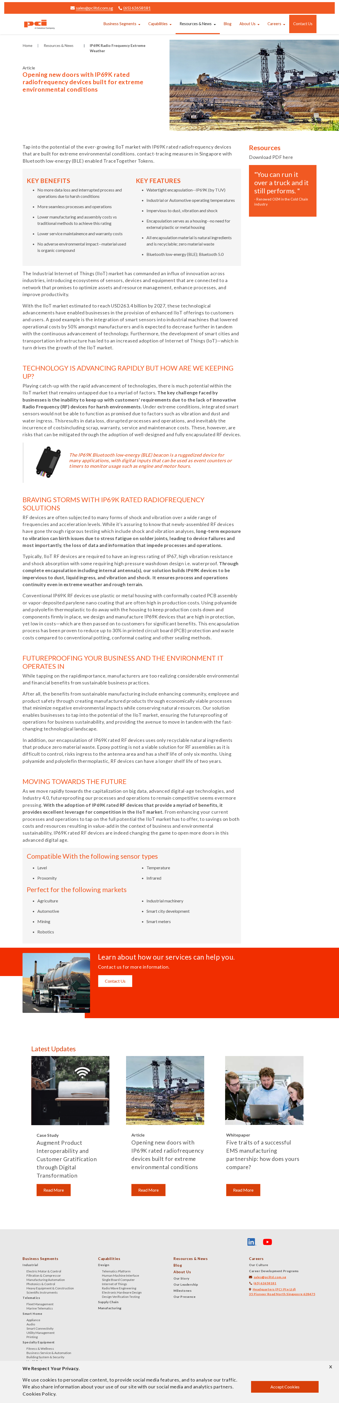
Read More (53, 1189)
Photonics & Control (40, 1284)
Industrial (30, 1265)
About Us (247, 23)
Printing (32, 1337)
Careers (274, 23)
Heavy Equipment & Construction (50, 1288)
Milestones (182, 1291)
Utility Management (40, 1333)
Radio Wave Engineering (119, 1288)
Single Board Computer (118, 1280)
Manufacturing (110, 1308)
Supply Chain (108, 1302)
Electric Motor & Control (43, 1271)
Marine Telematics (39, 1308)
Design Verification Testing (121, 1297)
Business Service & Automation (48, 1353)
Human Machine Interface (120, 1275)
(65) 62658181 (137, 7)
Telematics (31, 1298)
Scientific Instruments (42, 1292)
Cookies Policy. (40, 1394)
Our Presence (184, 1297)
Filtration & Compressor (43, 1275)
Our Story (181, 1278)
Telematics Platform (116, 1271)
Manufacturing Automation (45, 1280)
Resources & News (196, 23)
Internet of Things (114, 1284)
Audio (30, 1324)
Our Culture (258, 1265)
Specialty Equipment (39, 1342)
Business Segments (120, 23)
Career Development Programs (274, 1271)
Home (27, 45)
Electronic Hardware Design (122, 1292)
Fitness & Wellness (40, 1349)
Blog (227, 23)
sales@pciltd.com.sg (94, 7)
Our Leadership (185, 1284)
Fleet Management (39, 1304)
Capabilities (158, 23)
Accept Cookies (285, 1386)
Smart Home (32, 1314)
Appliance (33, 1320)
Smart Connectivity (39, 1328)
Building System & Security (45, 1357)
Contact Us (303, 23)
